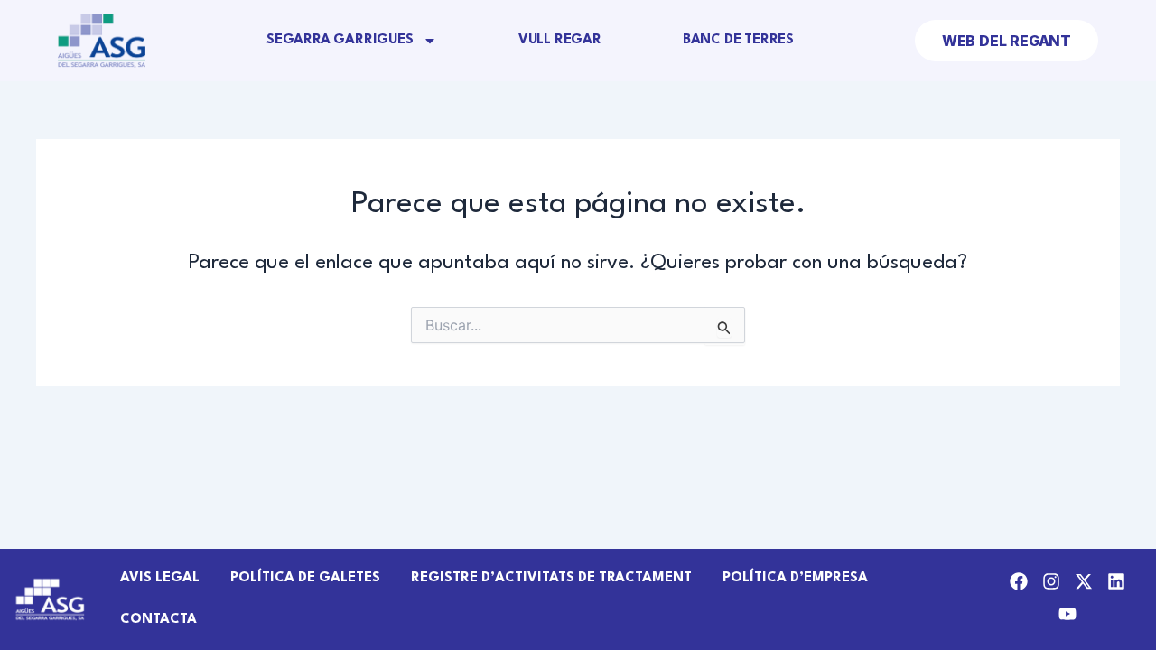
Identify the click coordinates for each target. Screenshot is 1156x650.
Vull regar (559, 40)
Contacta (158, 620)
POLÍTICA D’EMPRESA (795, 578)
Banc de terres (738, 40)
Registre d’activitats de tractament (551, 578)
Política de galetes (305, 578)
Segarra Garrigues (340, 40)
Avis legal (160, 578)
